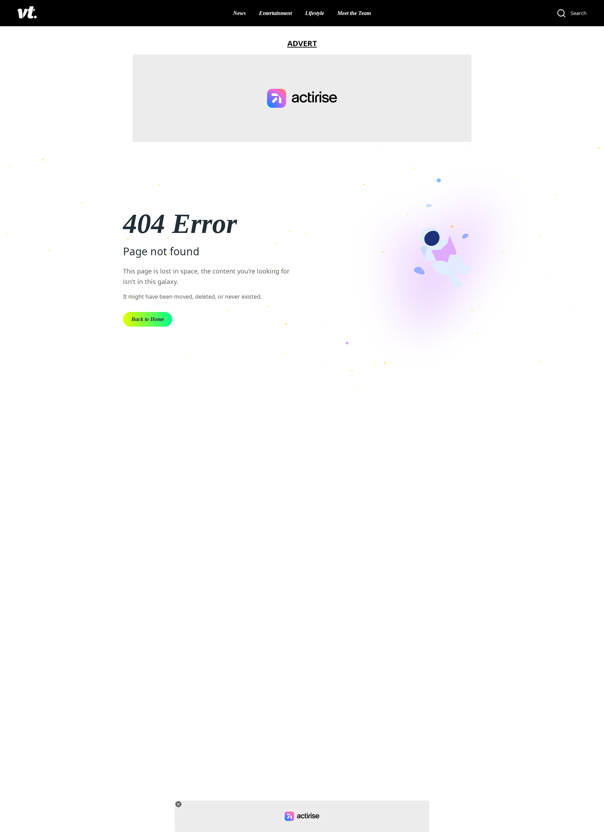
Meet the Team (354, 13)
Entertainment (275, 13)
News (239, 13)
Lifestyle (314, 13)
